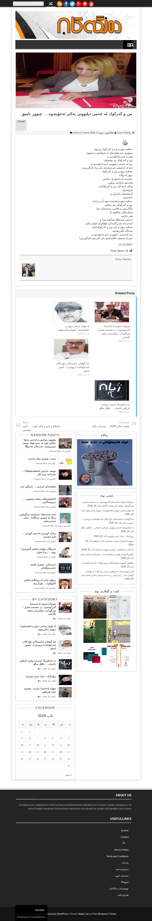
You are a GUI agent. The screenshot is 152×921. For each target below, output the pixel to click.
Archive (124, 830)
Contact (124, 837)
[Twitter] (72, 3)
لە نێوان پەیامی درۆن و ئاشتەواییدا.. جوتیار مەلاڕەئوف (109, 510)
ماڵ (123, 842)
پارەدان (125, 862)
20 (45, 752)
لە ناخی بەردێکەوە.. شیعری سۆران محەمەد (114, 549)
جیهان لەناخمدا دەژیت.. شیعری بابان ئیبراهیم (113, 541)
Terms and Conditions (117, 856)
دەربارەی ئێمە (122, 869)
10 (68, 745)
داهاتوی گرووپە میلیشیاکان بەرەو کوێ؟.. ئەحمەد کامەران (108, 563)
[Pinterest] (85, 3)
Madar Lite (83, 914)
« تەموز (68, 775)
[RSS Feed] (60, 3)
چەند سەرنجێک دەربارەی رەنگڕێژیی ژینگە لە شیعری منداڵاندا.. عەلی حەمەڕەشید (37, 517)
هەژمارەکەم (123, 895)
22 (30, 752)
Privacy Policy (121, 850)
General (77, 132)
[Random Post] (51, 4)
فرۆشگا (124, 882)
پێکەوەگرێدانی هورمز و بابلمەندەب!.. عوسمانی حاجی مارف (107, 554)
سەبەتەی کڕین (121, 875)
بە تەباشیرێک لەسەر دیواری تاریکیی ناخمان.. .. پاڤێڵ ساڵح (107, 527)
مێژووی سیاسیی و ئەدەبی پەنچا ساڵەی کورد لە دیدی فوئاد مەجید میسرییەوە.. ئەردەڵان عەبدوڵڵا (39, 443)
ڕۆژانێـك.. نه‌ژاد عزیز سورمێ (120, 536)
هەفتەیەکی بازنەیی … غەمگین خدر (38, 486)
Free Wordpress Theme (104, 914)
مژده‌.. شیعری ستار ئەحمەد (42, 458)
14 (38, 745)
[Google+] (78, 3)
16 (22, 745)
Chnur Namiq (124, 132)
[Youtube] (91, 3)
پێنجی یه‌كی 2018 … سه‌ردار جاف (110, 426)
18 (61, 752)
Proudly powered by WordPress (52, 914)
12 (53, 745)
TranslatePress (37, 917)
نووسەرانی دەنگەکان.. (118, 888)
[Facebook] (66, 3)
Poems (85, 132)
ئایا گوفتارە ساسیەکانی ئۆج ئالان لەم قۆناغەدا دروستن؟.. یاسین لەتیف (72, 367)
